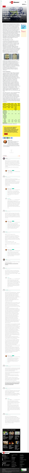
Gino (10, 189)
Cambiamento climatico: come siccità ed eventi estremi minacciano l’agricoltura (17, 437)
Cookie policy (14, 464)
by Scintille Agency (23, 471)
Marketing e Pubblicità (14, 458)
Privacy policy (14, 462)
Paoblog (6, 158)
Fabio (10, 222)
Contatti (13, 461)
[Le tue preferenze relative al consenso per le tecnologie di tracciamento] (1, 1)
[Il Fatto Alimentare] (14, 2)
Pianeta (21, 462)
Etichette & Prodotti (22, 458)
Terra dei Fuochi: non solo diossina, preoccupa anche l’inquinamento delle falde (11, 447)
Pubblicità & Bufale (23, 459)
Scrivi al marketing (7, 464)
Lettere (21, 466)
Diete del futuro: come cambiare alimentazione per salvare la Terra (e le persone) (11, 437)
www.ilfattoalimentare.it (7, 461)
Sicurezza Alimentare (22, 455)
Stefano (11, 250)
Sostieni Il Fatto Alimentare (14, 466)
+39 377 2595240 (6, 465)
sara (10, 278)
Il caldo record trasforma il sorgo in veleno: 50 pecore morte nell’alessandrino (5, 446)
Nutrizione (22, 461)
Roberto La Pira (4, 20)
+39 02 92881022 (6, 457)
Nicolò (10, 399)
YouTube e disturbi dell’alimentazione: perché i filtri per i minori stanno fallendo (5, 437)
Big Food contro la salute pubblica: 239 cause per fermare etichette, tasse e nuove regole (17, 447)
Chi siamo (13, 459)
